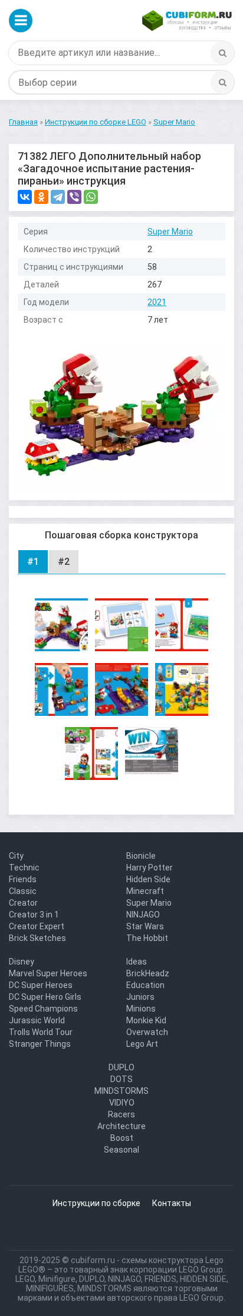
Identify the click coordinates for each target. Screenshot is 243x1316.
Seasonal (121, 1149)
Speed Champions (43, 1008)
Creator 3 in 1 (34, 914)
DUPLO (121, 1067)
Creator (23, 903)
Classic (23, 891)
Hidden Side (148, 879)
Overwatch (147, 1032)
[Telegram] (58, 197)
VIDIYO (121, 1102)
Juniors (140, 997)
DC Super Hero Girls (45, 997)
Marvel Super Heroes (48, 973)
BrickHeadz (147, 973)
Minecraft (145, 891)
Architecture (121, 1126)
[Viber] (74, 197)
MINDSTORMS (121, 1091)
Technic (24, 867)
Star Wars (145, 926)
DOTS (121, 1079)
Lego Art (142, 1044)
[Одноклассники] (41, 197)
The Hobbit (147, 938)
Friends (23, 879)
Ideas (136, 961)
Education (145, 985)
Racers (121, 1114)
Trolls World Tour (41, 1032)
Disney (21, 961)
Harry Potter (149, 867)
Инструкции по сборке (96, 1203)
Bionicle (141, 855)
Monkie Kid (146, 1020)
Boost (121, 1138)
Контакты (171, 1203)
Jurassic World (37, 1020)
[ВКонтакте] (25, 197)
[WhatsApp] (91, 197)
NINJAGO (143, 914)
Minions (141, 1008)
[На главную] (187, 20)
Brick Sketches (37, 938)
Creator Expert (36, 926)
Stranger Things (40, 1044)
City (16, 855)
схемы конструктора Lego (172, 1260)
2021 (156, 302)
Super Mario (170, 231)
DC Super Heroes (41, 985)
